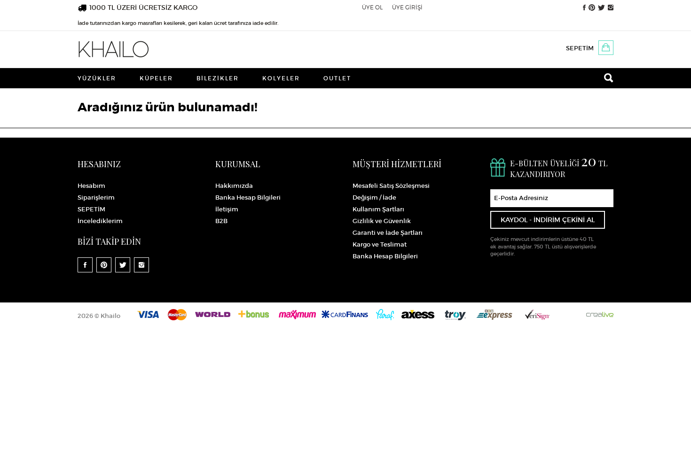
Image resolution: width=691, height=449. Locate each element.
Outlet (337, 78)
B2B (221, 221)
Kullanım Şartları (378, 209)
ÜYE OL (372, 7)
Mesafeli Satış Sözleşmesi (391, 186)
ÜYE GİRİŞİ (407, 7)
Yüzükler (97, 78)
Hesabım (91, 186)
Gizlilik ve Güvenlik (382, 221)
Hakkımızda (234, 186)
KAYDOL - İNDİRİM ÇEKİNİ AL (548, 220)
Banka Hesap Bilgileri (248, 197)
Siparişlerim (96, 197)
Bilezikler (217, 78)
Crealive (599, 314)
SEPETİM (580, 48)
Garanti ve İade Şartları (388, 233)
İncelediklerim (100, 221)
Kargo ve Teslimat (380, 244)
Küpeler (156, 78)
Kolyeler (281, 78)
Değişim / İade (374, 197)
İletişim (226, 209)
